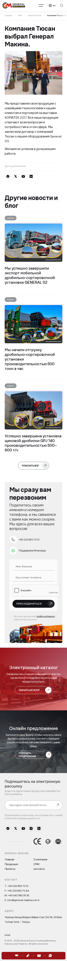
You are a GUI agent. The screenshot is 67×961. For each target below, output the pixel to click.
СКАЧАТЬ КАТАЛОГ (29, 690)
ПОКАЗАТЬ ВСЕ (30, 465)
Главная (8, 15)
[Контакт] (17, 956)
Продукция (11, 864)
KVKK (7, 935)
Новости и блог (35, 15)
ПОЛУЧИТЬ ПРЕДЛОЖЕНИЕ (27, 755)
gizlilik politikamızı (46, 616)
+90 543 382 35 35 (18, 895)
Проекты (10, 868)
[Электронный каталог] (39, 956)
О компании (40, 859)
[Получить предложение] (28, 956)
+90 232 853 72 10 (18, 885)
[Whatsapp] (50, 956)
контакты (39, 868)
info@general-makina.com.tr (23, 899)
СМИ (20, 15)
